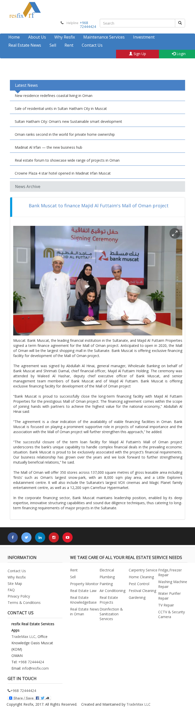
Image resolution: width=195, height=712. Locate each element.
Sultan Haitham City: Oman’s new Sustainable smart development (68, 121)
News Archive (27, 186)
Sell (53, 45)
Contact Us (92, 45)
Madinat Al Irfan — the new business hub (48, 147)
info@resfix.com (35, 668)
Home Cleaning (141, 576)
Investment (144, 37)
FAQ (11, 589)
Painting (106, 583)
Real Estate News (24, 45)
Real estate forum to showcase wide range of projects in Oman (67, 160)
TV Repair (166, 605)
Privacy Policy (19, 596)
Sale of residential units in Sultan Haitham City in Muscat (61, 108)
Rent (68, 45)
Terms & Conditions (24, 602)
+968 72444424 (88, 24)
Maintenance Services (104, 37)
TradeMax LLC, (24, 636)
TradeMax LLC (138, 704)
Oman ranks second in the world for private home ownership (65, 134)
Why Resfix (64, 37)
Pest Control (139, 583)
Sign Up (139, 53)
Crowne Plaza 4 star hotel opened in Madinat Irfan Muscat (63, 173)
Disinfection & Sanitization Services (111, 614)
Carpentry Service (143, 570)
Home (14, 37)
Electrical (107, 570)
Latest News (26, 85)
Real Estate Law (83, 590)
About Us (37, 37)
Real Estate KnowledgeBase (83, 600)
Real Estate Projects (109, 600)
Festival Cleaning (142, 590)
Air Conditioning (112, 590)
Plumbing (107, 576)
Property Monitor (84, 583)
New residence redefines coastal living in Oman (53, 95)
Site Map (15, 583)
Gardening (137, 597)
